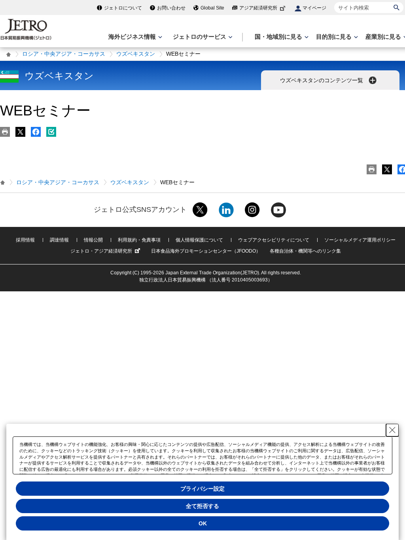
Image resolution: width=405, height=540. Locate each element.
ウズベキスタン (135, 54)
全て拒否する (202, 506)
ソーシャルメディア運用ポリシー (360, 240)
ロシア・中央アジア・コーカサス (63, 54)
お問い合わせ (171, 8)
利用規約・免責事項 (139, 240)
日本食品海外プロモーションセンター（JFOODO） (206, 251)
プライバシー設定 (202, 488)
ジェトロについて (123, 8)
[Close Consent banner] (392, 430)
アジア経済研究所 (258, 8)
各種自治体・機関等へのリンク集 (305, 251)
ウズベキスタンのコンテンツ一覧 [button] (322, 80)
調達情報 (59, 240)
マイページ (314, 8)
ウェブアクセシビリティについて (273, 240)
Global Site (212, 8)
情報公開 (93, 240)
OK (203, 523)
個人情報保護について (199, 240)
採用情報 (25, 240)
